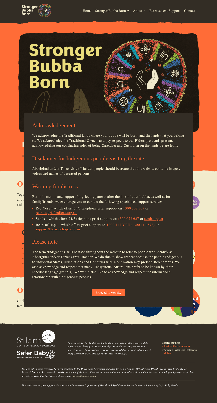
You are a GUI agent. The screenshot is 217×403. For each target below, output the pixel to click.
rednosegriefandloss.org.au (56, 212)
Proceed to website (108, 292)
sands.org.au (153, 218)
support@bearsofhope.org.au (58, 229)
